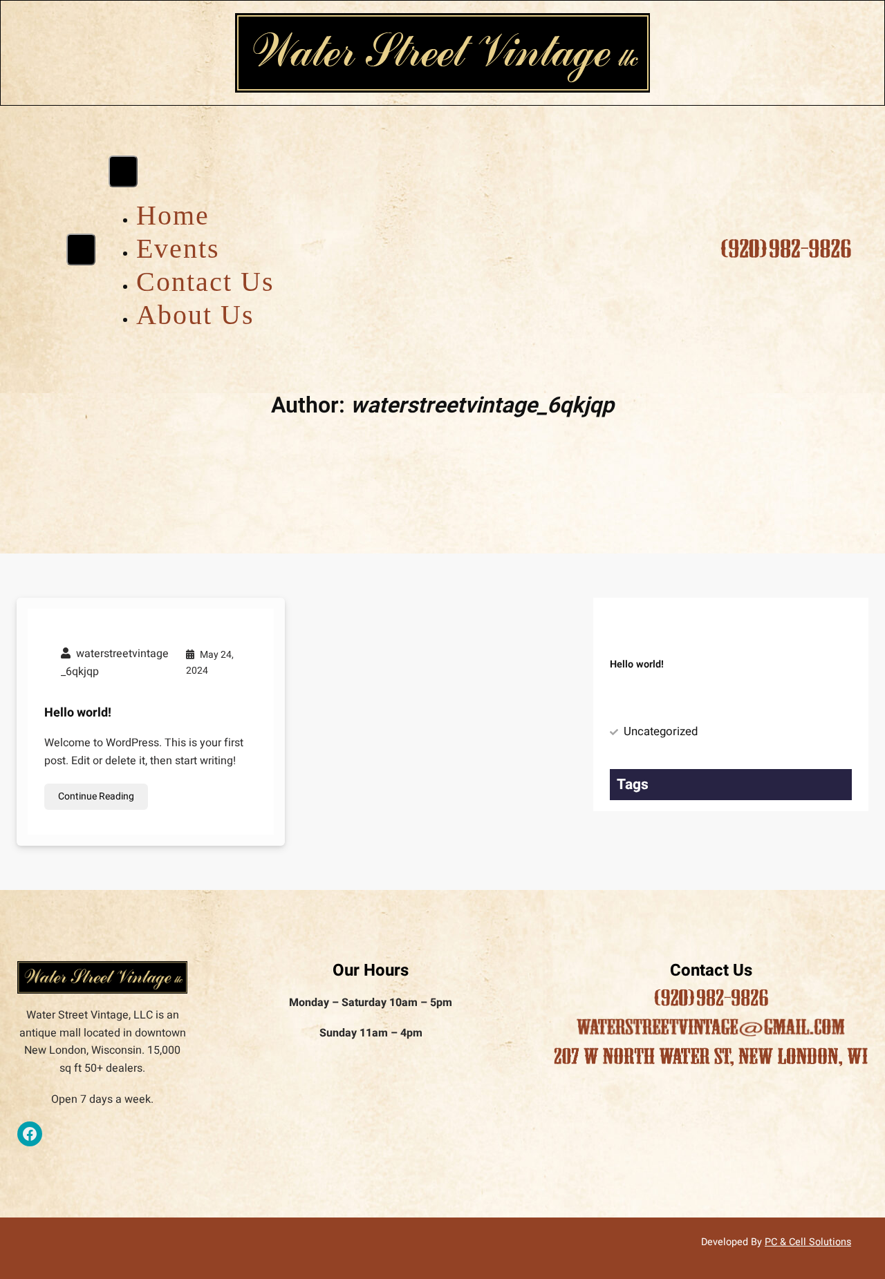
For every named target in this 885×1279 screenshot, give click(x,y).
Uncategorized (661, 731)
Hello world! (77, 712)
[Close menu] (123, 171)
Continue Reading (96, 796)
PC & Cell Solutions (808, 1242)
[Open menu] (80, 249)
